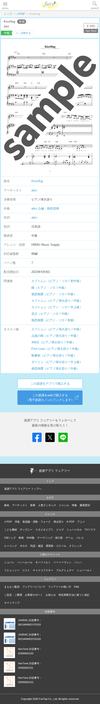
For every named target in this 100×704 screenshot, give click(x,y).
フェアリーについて (33, 586)
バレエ (80, 537)
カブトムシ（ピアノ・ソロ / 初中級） (57, 281)
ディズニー (26, 529)
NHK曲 (30, 537)
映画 (21, 537)
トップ (8, 14)
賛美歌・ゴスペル (56, 545)
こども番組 (10, 529)
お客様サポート (34, 594)
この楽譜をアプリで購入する (50, 383)
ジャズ (60, 529)
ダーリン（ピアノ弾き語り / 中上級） (57, 362)
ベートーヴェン (62, 562)
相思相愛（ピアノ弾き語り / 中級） (55, 368)
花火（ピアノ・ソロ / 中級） (50, 313)
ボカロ (23, 545)
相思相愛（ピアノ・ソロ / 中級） (54, 294)
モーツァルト (43, 562)
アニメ (81, 521)
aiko (34, 190)
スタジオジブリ (44, 529)
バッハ (78, 562)
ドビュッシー (12, 570)
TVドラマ (90, 529)
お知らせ (51, 594)
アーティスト (19, 505)
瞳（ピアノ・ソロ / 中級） (49, 287)
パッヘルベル (25, 562)
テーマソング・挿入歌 (50, 537)
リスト (26, 570)
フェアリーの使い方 (59, 586)
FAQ (76, 586)
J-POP (21, 14)
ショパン (9, 562)
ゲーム (69, 537)
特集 (74, 505)
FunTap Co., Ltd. (48, 698)
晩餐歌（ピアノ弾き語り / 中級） (54, 355)
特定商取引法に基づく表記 (74, 594)
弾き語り (58, 521)
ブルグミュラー (65, 570)
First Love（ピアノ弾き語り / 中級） (56, 348)
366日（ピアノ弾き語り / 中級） (53, 342)
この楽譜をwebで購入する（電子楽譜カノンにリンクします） (50, 397)
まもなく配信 (12, 586)
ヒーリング (10, 545)
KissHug (37, 181)
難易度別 (85, 505)
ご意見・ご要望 (13, 594)
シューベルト (84, 570)
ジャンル (64, 505)
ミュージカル (74, 529)
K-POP (70, 521)
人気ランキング (47, 505)
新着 (32, 505)
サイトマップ (12, 602)
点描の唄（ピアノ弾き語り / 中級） (55, 335)
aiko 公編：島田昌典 (45, 208)
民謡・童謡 (36, 545)
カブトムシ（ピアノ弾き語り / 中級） (57, 300)
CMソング (10, 537)
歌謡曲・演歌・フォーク (37, 521)
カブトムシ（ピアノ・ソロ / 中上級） (57, 307)
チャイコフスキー (43, 570)
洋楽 (17, 521)
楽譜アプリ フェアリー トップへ (22, 488)
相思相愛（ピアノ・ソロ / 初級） (54, 320)
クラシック (75, 545)
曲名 (6, 505)
